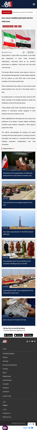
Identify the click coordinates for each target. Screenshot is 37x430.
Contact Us (6, 413)
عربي (4, 402)
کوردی (5, 409)
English (5, 406)
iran (20, 26)
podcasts (6, 391)
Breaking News (7, 12)
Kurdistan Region (8, 353)
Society (5, 369)
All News (6, 388)
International (7, 380)
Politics (5, 357)
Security (5, 361)
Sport (4, 372)
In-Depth (6, 384)
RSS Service (7, 417)
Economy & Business (8, 26)
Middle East (7, 376)
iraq (16, 26)
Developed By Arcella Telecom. (19, 423)
